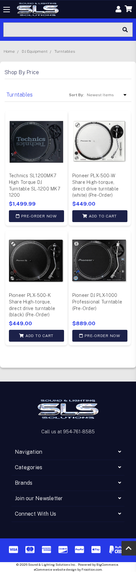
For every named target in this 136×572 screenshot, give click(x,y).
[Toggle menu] (7, 9)
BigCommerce (107, 564)
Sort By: (76, 95)
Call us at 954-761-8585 (68, 431)
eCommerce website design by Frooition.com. (68, 569)
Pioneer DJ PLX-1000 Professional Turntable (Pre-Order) (97, 302)
